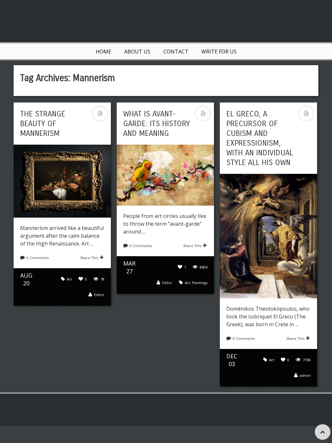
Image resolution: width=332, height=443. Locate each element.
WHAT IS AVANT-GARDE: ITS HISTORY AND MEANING (156, 123)
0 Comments (38, 257)
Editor (99, 294)
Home (103, 51)
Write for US (219, 51)
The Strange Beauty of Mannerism (42, 123)
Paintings (200, 282)
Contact (175, 51)
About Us (137, 51)
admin (305, 375)
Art (69, 279)
